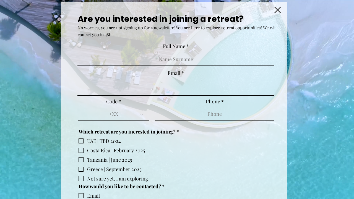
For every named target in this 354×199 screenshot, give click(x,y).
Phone (213, 101)
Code (112, 101)
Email (174, 72)
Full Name (174, 46)
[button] (278, 10)
